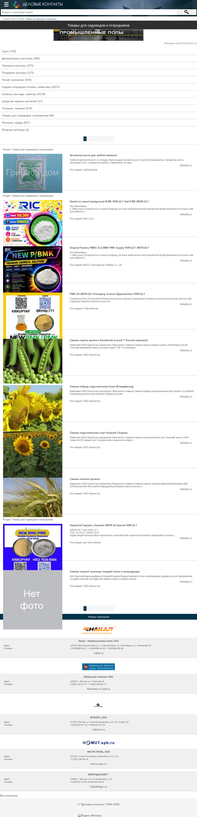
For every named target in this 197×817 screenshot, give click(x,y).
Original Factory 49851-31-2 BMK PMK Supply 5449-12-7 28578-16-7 (109, 247)
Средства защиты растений (19, 101)
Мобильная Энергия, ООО (98, 677)
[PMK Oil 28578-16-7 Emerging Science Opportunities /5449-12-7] (32, 322)
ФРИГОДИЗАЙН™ (98, 774)
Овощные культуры (14, 65)
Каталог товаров (17, 19)
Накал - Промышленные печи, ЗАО (98, 641)
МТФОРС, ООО (98, 717)
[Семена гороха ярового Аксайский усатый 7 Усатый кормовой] (32, 361)
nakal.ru (99, 653)
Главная (6, 19)
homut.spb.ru (98, 763)
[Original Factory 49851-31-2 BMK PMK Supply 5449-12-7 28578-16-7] (32, 275)
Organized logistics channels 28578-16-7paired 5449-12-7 (103, 525)
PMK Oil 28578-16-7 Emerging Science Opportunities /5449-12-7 (107, 294)
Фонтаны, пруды (12, 122)
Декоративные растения (17, 58)
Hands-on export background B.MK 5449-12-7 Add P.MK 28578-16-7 (109, 201)
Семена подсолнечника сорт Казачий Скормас (99, 432)
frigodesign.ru (98, 786)
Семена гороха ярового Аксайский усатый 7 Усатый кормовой (109, 340)
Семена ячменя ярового (85, 479)
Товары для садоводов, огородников (25, 115)
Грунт (5, 51)
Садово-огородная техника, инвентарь (26, 86)
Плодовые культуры (14, 72)
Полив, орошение (13, 79)
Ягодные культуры (13, 129)
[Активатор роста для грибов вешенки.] (32, 173)
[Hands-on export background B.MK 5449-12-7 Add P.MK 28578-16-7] (32, 229)
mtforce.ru (98, 729)
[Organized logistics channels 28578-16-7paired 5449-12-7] (32, 553)
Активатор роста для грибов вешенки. (94, 155)
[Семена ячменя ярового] (32, 497)
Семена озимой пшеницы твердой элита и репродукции (105, 571)
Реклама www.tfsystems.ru (180, 43)
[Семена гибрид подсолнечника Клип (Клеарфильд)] (32, 408)
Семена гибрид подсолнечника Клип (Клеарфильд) (101, 386)
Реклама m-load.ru (98, 688)
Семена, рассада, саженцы (19, 94)
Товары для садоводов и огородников (32, 149)
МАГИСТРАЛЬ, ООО (98, 752)
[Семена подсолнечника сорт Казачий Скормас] (32, 456)
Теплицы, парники (13, 108)
